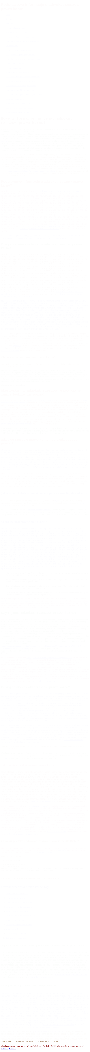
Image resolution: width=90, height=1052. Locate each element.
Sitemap (4, 1048)
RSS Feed (12, 1048)
